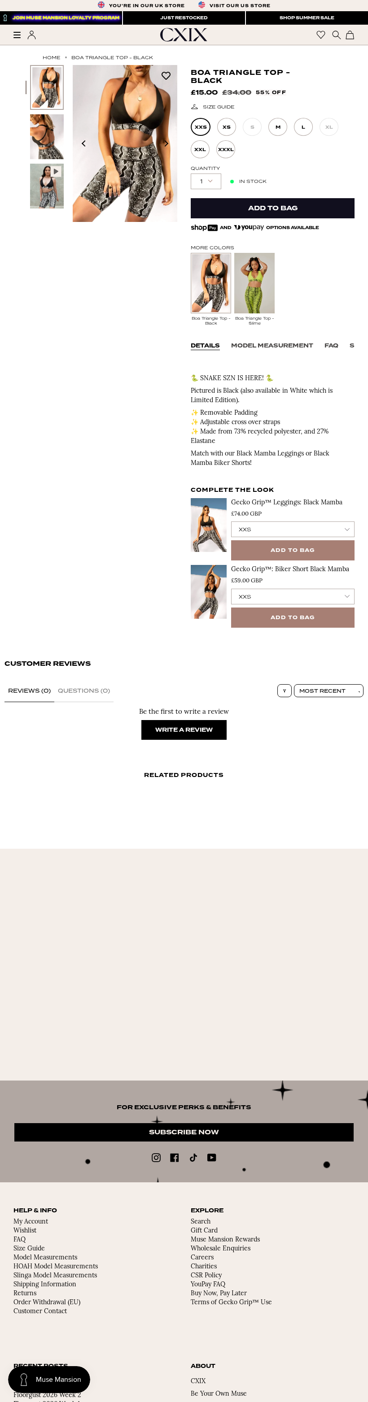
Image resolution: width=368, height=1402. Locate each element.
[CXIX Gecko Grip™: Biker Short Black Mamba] (209, 592)
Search (200, 1222)
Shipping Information (44, 1284)
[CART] (350, 35)
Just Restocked (184, 18)
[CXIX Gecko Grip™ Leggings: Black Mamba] (209, 525)
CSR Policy (206, 1275)
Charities (204, 1266)
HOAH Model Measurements (55, 1266)
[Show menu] (20, 35)
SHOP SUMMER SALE (307, 18)
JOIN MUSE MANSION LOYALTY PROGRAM (66, 18)
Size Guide (219, 107)
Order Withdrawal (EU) (46, 1302)
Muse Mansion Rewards (225, 1240)
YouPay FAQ (208, 1284)
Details (205, 346)
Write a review (184, 730)
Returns (24, 1293)
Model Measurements (45, 1257)
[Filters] (284, 690)
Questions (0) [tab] (84, 690)
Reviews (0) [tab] (29, 690)
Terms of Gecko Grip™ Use (231, 1302)
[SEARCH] (335, 35)
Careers (202, 1257)
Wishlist (24, 1231)
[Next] (166, 143)
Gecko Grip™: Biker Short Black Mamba (290, 569)
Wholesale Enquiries (220, 1249)
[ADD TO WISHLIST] (166, 75)
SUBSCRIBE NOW (184, 1132)
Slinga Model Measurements (55, 1275)
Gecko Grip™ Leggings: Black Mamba (286, 502)
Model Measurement (272, 346)
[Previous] (84, 143)
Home (52, 57)
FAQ (331, 346)
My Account (30, 1222)
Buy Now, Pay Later (219, 1293)
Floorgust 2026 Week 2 (47, 1395)
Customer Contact (40, 1311)
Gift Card (204, 1231)
